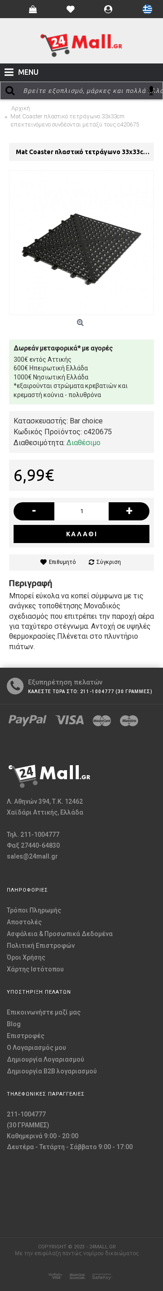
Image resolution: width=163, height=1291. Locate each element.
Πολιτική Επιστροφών (41, 945)
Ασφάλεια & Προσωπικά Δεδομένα (60, 933)
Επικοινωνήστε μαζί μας (44, 1012)
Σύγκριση (108, 562)
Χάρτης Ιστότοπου (35, 969)
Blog (14, 1024)
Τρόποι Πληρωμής (34, 910)
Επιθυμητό (62, 562)
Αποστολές (24, 922)
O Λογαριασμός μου (36, 1047)
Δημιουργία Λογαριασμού (45, 1059)
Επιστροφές (25, 1035)
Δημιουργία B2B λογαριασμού (52, 1071)
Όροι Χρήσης (26, 957)
